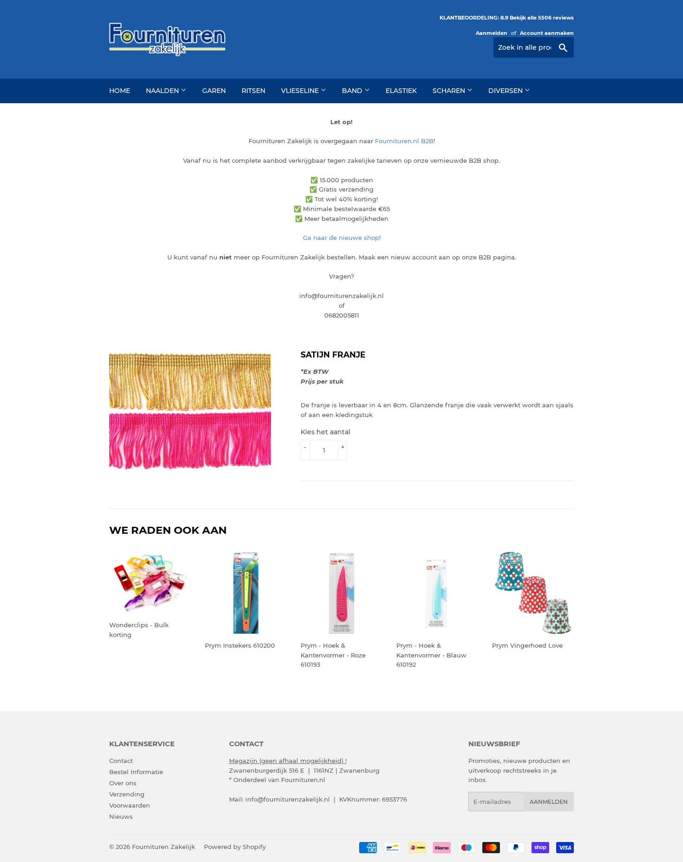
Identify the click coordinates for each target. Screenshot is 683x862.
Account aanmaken (547, 33)
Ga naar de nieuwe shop (341, 237)
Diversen (506, 90)
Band (353, 90)
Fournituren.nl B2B (404, 141)
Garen (214, 90)
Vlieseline (301, 90)
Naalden (163, 90)
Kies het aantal (325, 432)
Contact (121, 760)
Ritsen (253, 90)
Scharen (450, 90)
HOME (119, 90)
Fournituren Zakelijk (163, 846)
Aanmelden (491, 33)
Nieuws (121, 816)
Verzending (126, 794)
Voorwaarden (129, 805)
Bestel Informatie (136, 772)
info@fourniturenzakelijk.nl (287, 799)
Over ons (123, 783)
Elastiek (401, 90)
